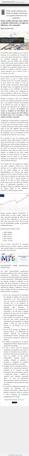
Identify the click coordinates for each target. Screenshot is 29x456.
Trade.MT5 (15, 244)
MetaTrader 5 (23, 213)
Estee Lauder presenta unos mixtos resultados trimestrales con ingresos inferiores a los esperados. (16, 14)
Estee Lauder (9, 91)
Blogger (21, 455)
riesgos (17, 396)
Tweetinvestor (20, 399)
